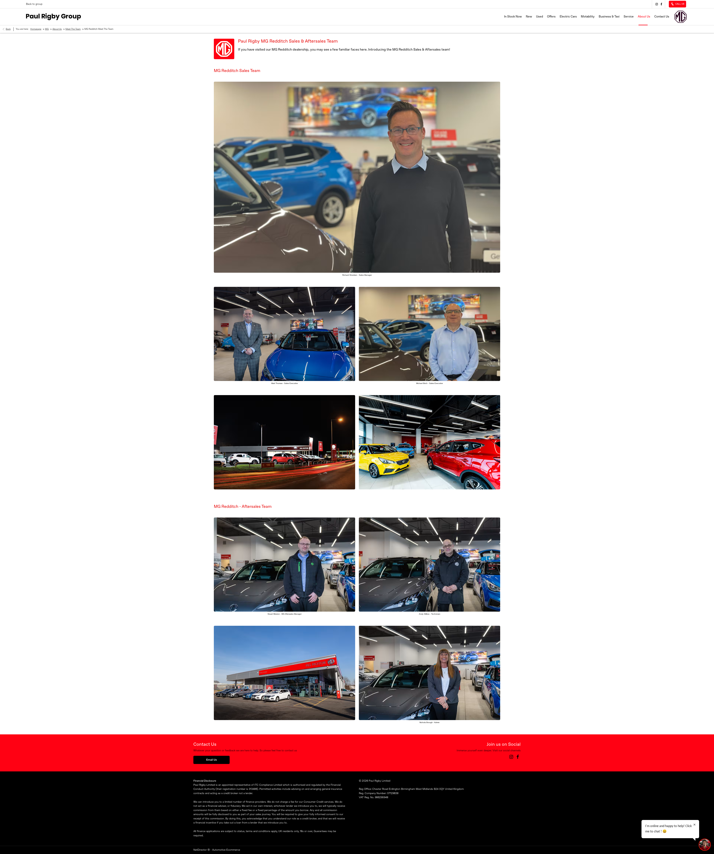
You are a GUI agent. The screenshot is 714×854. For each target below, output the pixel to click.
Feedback (458, 806)
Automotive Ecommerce (226, 850)
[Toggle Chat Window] (704, 844)
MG (47, 29)
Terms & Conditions (386, 806)
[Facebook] (661, 4)
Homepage (35, 29)
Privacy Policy (438, 806)
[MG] (680, 17)
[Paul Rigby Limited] (53, 16)
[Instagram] (656, 4)
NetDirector (200, 850)
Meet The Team (73, 29)
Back (8, 29)
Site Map (364, 806)
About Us (57, 29)
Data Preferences (414, 806)
